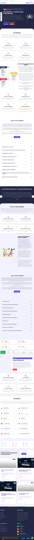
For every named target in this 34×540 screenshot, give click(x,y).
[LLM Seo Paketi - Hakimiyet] (8, 95)
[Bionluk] (1, 18)
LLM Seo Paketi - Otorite (26, 96)
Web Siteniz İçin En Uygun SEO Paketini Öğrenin (25, 88)
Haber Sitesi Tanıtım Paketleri (26, 218)
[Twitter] (23, 446)
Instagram (26, 443)
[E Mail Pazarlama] (14, 434)
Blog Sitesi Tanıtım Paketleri (8, 228)
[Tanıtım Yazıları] (14, 413)
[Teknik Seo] (32, 419)
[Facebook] (1, 14)
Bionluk (5, 443)
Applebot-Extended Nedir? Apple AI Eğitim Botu (25, 470)
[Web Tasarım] (14, 408)
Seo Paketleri (17, 33)
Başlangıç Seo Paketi (25, 55)
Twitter (26, 445)
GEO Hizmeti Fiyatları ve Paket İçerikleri (22, 513)
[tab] (2, 352)
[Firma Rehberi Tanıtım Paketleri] (8, 217)
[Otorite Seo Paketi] (26, 44)
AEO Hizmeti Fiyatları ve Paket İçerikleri (22, 512)
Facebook (5, 445)
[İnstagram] (1, 17)
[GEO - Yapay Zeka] (32, 424)
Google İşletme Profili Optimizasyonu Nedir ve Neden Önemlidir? (8, 494)
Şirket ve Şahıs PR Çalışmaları (26, 228)
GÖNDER (24, 453)
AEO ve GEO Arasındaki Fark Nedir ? (7, 470)
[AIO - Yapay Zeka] (14, 424)
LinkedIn (16, 443)
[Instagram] (23, 443)
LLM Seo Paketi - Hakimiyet (8, 96)
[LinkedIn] (1, 12)
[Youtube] (13, 446)
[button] (1, 196)
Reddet (28, 538)
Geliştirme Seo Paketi (8, 55)
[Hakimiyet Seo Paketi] (8, 44)
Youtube (16, 445)
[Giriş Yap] (29, 2)
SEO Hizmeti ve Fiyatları (20, 520)
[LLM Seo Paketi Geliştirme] (8, 104)
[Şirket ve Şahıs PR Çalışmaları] (26, 227)
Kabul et (23, 538)
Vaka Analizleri (26, 89)
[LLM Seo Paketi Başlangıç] (26, 104)
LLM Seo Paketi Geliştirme (8, 106)
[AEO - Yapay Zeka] (14, 429)
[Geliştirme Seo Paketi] (8, 53)
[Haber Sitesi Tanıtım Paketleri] (26, 217)
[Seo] (32, 413)
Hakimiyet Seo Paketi (8, 45)
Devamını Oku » (3, 476)
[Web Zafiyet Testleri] (32, 408)
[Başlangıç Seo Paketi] (26, 53)
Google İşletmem (22, 533)
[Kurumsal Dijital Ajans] (3, 2)
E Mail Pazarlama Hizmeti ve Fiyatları (22, 517)
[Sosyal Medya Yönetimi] (32, 434)
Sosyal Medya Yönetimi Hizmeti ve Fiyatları (23, 516)
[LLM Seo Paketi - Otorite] (26, 95)
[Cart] (32, 2)
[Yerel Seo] (14, 419)
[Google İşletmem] (18, 534)
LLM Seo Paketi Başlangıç (25, 106)
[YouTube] (1, 15)
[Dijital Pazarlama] (32, 429)
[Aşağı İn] (1, 20)
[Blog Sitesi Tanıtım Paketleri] (8, 227)
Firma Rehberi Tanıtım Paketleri (8, 218)
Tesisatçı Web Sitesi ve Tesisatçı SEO (24, 494)
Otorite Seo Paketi (26, 45)
